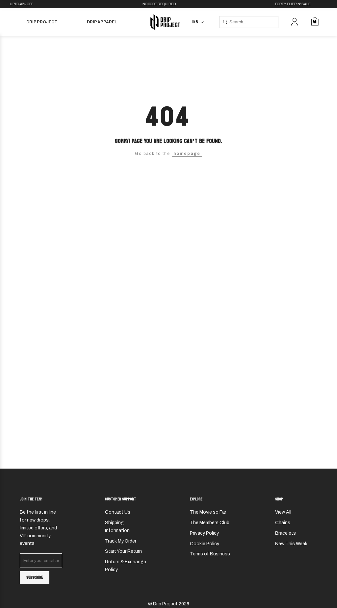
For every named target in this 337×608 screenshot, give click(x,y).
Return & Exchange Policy (125, 565)
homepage (186, 153)
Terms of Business (210, 553)
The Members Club (209, 522)
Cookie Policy (204, 543)
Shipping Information (117, 526)
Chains (282, 522)
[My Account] (294, 22)
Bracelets (285, 533)
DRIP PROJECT (41, 22)
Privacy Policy (204, 533)
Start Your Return (123, 551)
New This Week (291, 543)
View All (283, 512)
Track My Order (120, 541)
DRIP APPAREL (102, 22)
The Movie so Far (208, 512)
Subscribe (34, 577)
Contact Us (117, 512)
